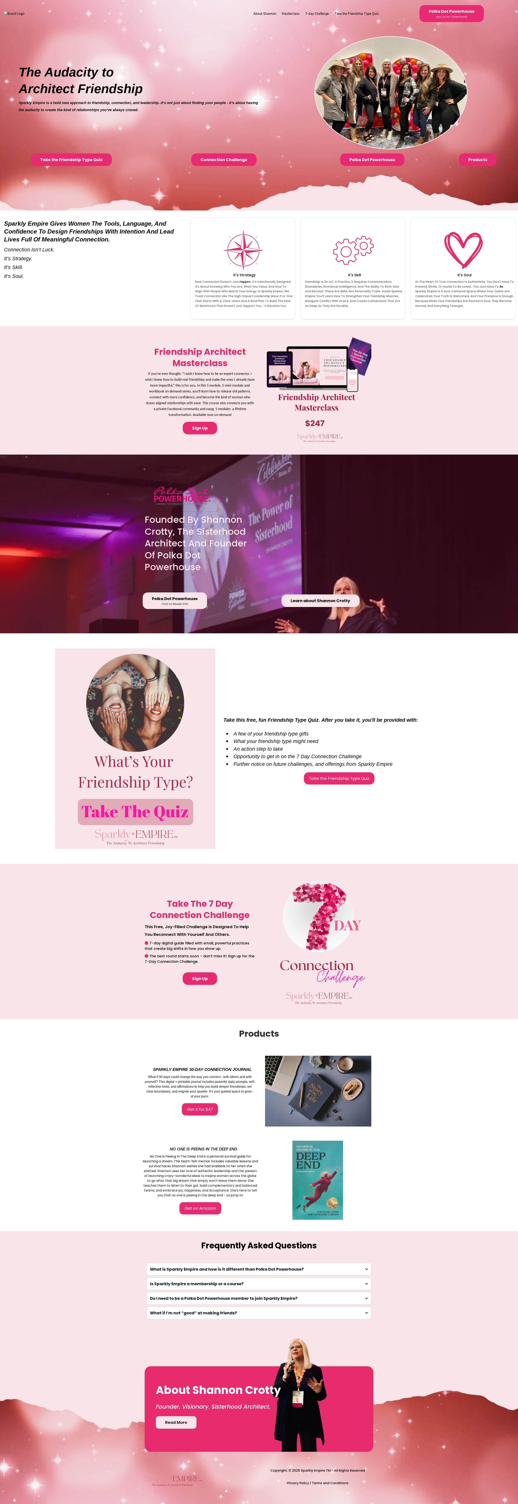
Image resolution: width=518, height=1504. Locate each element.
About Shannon (264, 13)
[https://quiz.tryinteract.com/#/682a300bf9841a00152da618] (135, 748)
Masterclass (291, 13)
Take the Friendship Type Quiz (356, 13)
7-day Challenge (317, 13)
